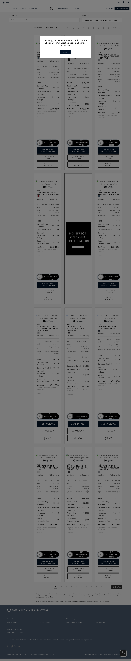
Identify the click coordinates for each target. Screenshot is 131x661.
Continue (65, 52)
